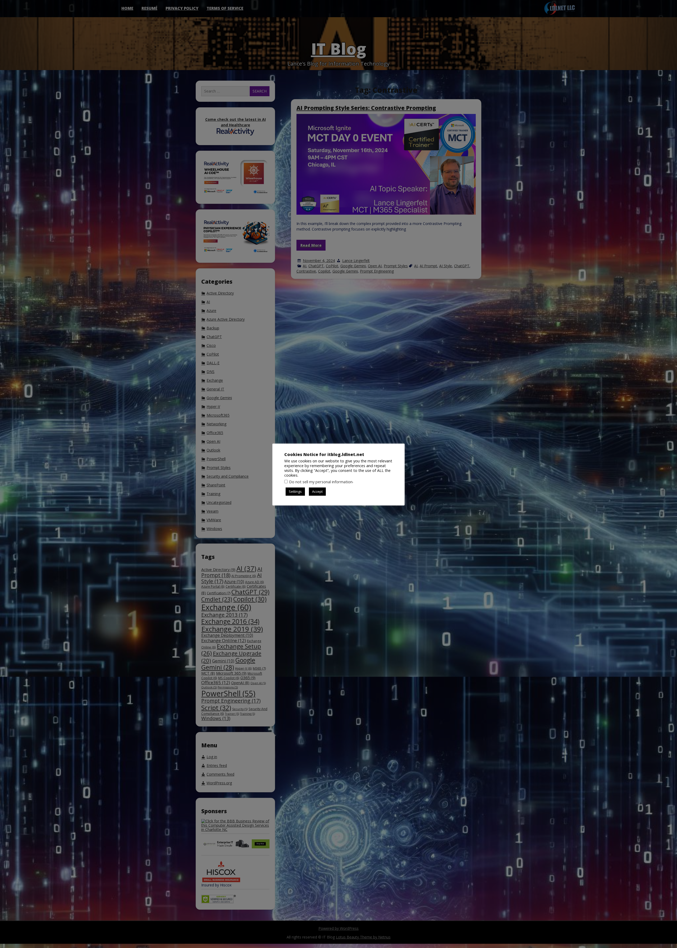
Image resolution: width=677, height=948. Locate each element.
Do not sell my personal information (321, 481)
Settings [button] (295, 491)
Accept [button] (317, 491)
